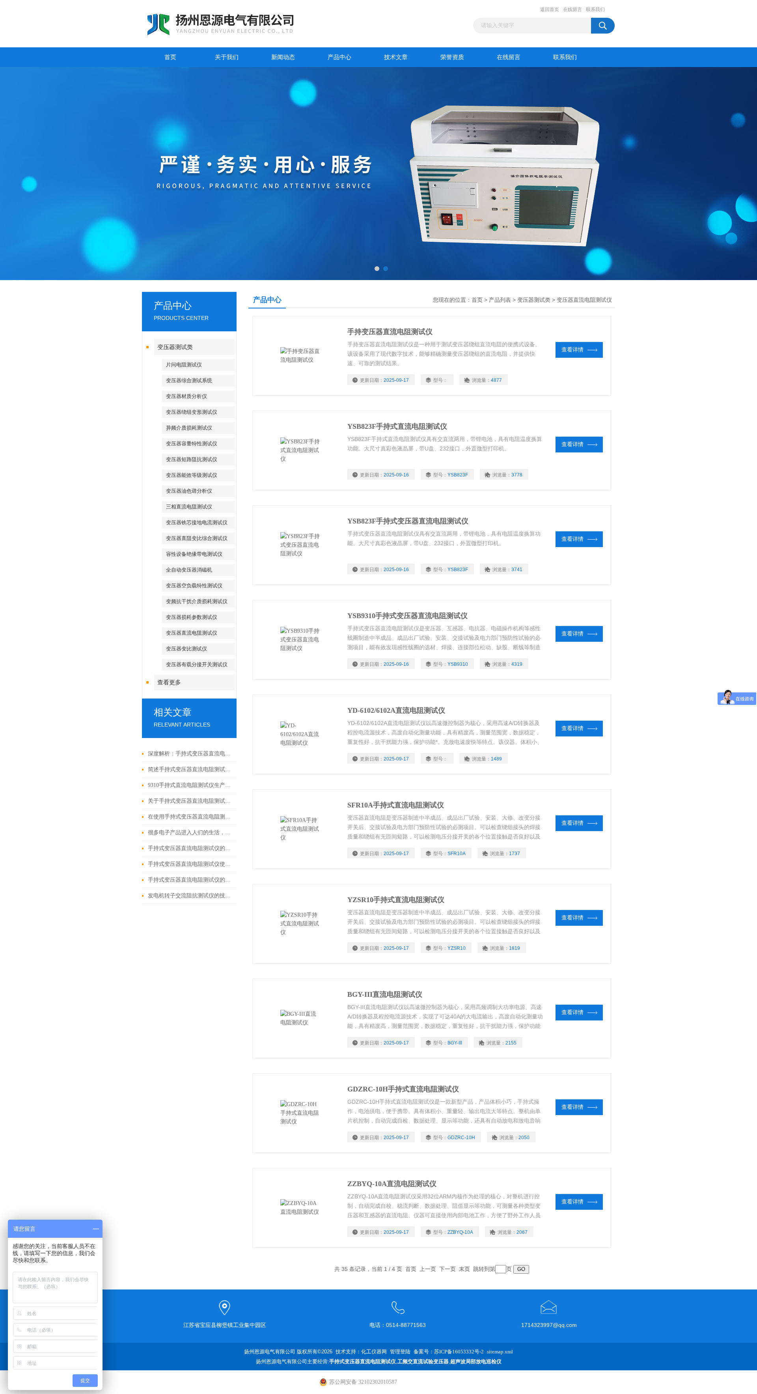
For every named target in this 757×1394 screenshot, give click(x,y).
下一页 (447, 1269)
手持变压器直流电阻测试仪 (390, 332)
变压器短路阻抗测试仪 (191, 459)
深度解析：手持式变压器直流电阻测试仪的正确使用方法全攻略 (190, 754)
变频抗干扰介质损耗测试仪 (196, 601)
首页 (170, 57)
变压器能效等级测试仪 (191, 475)
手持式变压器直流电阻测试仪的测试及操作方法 (190, 848)
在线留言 (572, 9)
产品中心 (339, 57)
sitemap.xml (500, 1352)
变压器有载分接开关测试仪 (196, 664)
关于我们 (227, 57)
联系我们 (595, 9)
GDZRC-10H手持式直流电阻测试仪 (403, 1089)
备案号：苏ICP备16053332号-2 (449, 1352)
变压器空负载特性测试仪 (194, 586)
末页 (464, 1269)
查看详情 (572, 350)
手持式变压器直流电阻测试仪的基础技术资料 (190, 880)
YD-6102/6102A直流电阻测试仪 (396, 710)
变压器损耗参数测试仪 (191, 617)
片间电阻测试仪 (184, 365)
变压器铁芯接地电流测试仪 (196, 522)
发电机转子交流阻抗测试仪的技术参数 (190, 896)
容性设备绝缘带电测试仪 (194, 554)
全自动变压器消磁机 (189, 570)
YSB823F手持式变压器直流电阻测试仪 (407, 521)
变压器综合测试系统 (189, 380)
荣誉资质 (452, 57)
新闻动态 (283, 57)
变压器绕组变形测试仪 (191, 412)
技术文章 (396, 57)
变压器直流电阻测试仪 (191, 633)
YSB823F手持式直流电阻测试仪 (397, 426)
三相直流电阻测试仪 (189, 507)
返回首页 (549, 9)
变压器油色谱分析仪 (189, 491)
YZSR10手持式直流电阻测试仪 (395, 900)
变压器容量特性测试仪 (191, 444)
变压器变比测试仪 (186, 649)
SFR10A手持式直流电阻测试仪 (395, 805)
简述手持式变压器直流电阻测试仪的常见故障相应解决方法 (190, 769)
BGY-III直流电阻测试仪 (384, 994)
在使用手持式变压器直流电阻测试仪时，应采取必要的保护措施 (190, 817)
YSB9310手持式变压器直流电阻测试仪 (407, 616)
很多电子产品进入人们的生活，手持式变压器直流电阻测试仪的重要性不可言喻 (190, 832)
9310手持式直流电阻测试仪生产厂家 (190, 785)
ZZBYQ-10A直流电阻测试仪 (391, 1184)
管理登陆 (400, 1352)
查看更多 (169, 682)
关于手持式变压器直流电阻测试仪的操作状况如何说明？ (190, 801)
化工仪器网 (374, 1352)
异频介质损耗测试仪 (189, 428)
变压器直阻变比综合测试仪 (196, 538)
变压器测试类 (175, 347)
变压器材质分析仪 (186, 396)
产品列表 (500, 300)
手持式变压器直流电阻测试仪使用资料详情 (190, 864)
